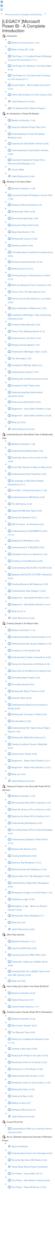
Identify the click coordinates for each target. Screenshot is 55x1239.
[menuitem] (1, 6)
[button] (1, 2)
